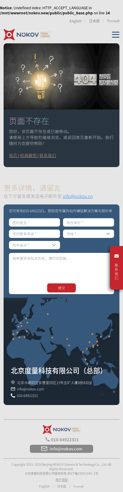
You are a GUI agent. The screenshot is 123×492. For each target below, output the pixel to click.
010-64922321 (65, 439)
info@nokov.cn (78, 196)
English (76, 20)
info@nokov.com (66, 449)
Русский (113, 20)
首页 (13, 155)
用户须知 (61, 479)
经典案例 (29, 155)
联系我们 (47, 155)
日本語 (94, 20)
